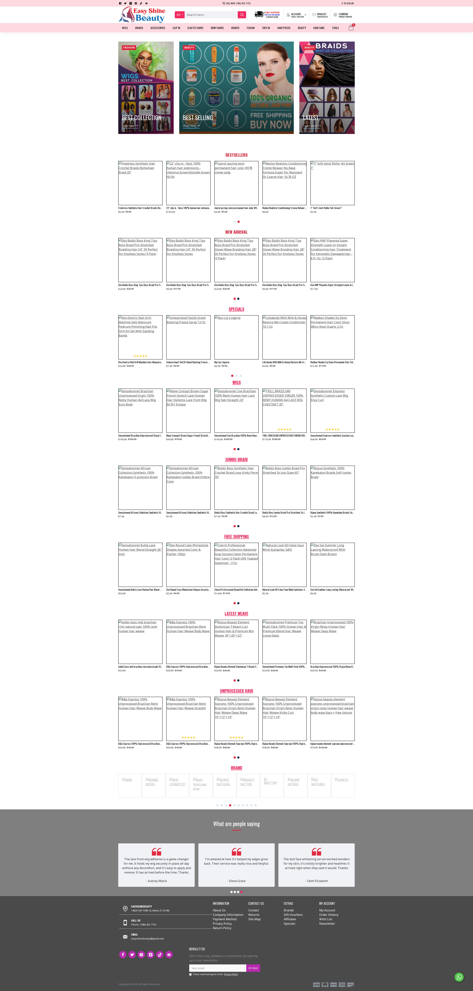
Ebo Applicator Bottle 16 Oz (227, 208)
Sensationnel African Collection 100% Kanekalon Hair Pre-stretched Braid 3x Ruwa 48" (140, 512)
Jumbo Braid (236, 459)
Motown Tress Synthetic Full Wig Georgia (282, 435)
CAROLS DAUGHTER (154, 796)
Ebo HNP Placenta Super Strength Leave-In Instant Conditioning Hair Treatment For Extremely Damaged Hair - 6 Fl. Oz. (140, 285)
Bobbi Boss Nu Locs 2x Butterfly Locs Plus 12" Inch (236, 512)
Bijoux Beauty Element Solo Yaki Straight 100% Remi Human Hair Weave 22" (140, 666)
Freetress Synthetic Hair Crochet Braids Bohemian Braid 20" (284, 208)
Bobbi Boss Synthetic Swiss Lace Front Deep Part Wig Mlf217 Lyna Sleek (140, 435)
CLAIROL (272, 796)
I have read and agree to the (215, 974)
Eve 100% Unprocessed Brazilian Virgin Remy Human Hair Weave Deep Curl (236, 666)
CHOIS (248, 796)
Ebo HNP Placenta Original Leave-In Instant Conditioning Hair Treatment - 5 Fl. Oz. (332, 285)
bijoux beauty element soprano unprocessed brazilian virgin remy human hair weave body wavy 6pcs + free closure (140, 743)
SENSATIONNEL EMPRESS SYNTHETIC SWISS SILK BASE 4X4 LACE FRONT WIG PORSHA (332, 435)
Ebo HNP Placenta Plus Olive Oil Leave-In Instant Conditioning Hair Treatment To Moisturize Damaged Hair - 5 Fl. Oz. (236, 285)
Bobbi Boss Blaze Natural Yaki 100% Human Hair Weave (284, 589)
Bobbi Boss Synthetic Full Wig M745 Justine (235, 589)
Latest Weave (236, 613)
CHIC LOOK (224, 796)
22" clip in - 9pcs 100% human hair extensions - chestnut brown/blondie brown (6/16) (332, 208)
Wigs (236, 382)
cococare (343, 796)
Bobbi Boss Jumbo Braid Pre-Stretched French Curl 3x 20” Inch (284, 512)
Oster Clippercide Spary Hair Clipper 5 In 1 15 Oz (236, 362)
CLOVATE (296, 796)
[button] (234, 222)
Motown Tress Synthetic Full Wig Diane (184, 435)
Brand (236, 767)
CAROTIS (177, 796)
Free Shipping (236, 536)
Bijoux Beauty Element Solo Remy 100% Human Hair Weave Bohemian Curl (332, 666)
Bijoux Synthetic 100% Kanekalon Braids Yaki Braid (332, 512)
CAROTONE (201, 796)
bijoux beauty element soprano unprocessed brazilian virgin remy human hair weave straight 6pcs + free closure (188, 362)
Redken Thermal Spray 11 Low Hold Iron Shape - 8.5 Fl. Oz (332, 589)
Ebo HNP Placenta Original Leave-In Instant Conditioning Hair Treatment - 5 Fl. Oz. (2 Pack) (284, 285)
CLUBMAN (319, 796)
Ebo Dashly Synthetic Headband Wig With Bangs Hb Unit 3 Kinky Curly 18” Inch (140, 589)
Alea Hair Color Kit (127, 208)
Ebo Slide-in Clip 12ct (272, 362)
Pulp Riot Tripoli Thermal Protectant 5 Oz (186, 589)
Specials (236, 309)
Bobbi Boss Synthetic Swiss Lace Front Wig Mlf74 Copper (236, 435)
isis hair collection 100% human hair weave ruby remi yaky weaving (188, 666)
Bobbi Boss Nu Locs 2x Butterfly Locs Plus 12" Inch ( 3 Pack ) (188, 512)
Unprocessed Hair (236, 690)
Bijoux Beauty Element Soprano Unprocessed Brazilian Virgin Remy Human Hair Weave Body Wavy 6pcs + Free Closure (236, 743)
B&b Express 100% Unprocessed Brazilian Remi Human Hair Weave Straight (284, 666)
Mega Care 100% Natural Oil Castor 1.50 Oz (187, 208)
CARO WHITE (130, 796)
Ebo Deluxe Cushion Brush (130, 362)
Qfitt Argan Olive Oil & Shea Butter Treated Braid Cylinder (332, 362)
